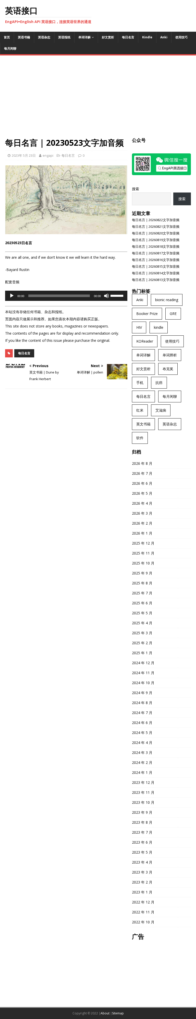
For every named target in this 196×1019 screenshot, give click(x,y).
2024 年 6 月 (142, 722)
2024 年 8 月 (142, 702)
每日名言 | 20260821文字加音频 (155, 226)
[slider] (118, 295)
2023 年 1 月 (142, 892)
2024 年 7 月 (142, 712)
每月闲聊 (10, 48)
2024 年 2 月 (142, 762)
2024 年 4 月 (142, 742)
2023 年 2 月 (142, 882)
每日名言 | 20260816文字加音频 (155, 259)
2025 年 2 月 (142, 642)
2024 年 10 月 (143, 682)
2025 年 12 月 (143, 543)
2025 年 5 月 (142, 612)
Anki (163, 37)
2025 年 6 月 (142, 603)
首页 (7, 37)
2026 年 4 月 (142, 503)
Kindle (147, 37)
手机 (139, 382)
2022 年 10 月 (143, 922)
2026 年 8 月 (142, 463)
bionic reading (166, 299)
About (105, 1013)
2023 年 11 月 (143, 792)
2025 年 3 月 (142, 632)
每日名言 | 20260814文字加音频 (155, 273)
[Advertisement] (98, 99)
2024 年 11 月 (143, 672)
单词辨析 (170, 355)
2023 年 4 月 (142, 862)
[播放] (11, 295)
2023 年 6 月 (142, 842)
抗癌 (159, 382)
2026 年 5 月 (142, 493)
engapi (48, 155)
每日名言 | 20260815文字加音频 (155, 266)
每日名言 (128, 37)
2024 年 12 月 (143, 662)
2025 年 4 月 (142, 622)
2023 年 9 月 (142, 812)
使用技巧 (181, 37)
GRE (173, 313)
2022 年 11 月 (143, 912)
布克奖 (168, 368)
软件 (139, 437)
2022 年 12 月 (143, 902)
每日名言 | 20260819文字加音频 (155, 239)
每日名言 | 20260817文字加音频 (155, 253)
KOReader (144, 341)
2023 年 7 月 (142, 832)
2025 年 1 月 (142, 652)
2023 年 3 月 (142, 872)
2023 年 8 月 (142, 822)
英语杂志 (44, 37)
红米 (139, 410)
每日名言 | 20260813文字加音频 (155, 279)
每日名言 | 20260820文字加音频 (155, 233)
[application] (66, 296)
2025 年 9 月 (142, 573)
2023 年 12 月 (143, 782)
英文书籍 (143, 424)
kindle (158, 327)
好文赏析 (108, 37)
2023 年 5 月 (142, 852)
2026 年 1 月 (142, 533)
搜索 (135, 188)
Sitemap (118, 1013)
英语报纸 (64, 37)
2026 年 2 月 (142, 523)
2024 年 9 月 (142, 692)
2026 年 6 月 (142, 483)
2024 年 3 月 (142, 752)
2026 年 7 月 (142, 473)
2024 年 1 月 (142, 772)
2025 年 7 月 (142, 593)
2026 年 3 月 (142, 513)
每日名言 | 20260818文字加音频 (155, 246)
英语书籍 (24, 37)
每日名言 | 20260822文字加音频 (155, 220)
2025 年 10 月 (143, 563)
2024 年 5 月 (142, 732)
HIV (139, 327)
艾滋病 (160, 410)
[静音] (106, 295)
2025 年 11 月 (143, 553)
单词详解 (84, 37)
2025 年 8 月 (142, 583)
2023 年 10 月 (143, 802)
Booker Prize (147, 313)
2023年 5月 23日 (24, 155)
